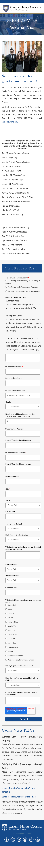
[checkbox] (23, 286)
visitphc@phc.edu (10, 121)
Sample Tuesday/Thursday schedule (19, 796)
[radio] (23, 282)
